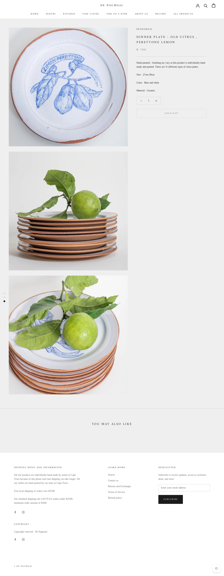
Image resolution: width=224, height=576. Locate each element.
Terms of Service (116, 492)
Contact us (113, 480)
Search (111, 474)
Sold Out (171, 113)
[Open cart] (213, 5)
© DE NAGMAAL (23, 566)
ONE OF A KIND (117, 14)
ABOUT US (141, 14)
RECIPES (160, 14)
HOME (35, 14)
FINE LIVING (91, 14)
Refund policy (115, 498)
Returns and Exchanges (119, 486)
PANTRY (51, 14)
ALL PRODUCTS (183, 14)
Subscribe (170, 499)
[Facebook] (15, 512)
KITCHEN (69, 14)
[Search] (206, 5)
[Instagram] (23, 512)
